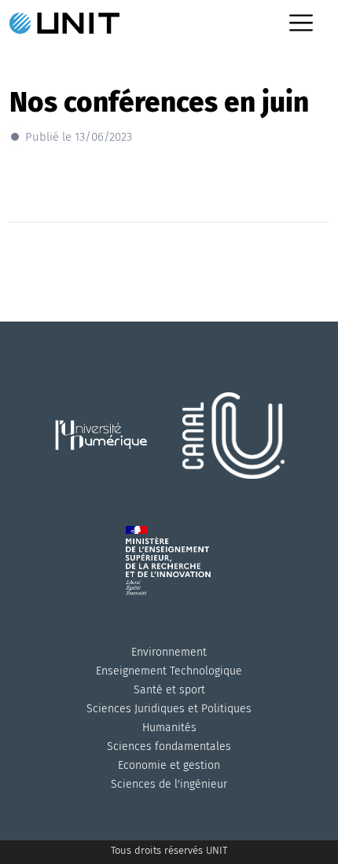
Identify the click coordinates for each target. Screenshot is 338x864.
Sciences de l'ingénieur (169, 784)
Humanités (169, 727)
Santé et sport (169, 690)
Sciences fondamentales (169, 746)
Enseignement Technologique (169, 671)
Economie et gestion (169, 765)
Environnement (169, 652)
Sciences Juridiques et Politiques (169, 708)
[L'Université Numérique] (106, 454)
